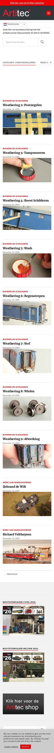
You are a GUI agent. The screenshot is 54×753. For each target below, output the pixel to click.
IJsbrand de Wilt (14, 487)
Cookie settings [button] (11, 747)
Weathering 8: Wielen (19, 391)
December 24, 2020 (11, 157)
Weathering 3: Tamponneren (24, 153)
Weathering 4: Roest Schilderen (26, 200)
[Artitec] (27, 13)
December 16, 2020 (11, 109)
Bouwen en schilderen (15, 101)
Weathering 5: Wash (17, 248)
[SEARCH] (42, 42)
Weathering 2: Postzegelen (22, 105)
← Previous (10, 574)
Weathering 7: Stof (16, 343)
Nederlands (13, 24)
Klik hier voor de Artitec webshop (27, 2)
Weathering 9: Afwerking (21, 439)
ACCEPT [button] (25, 747)
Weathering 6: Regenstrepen (24, 296)
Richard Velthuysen (17, 534)
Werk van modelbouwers (17, 482)
